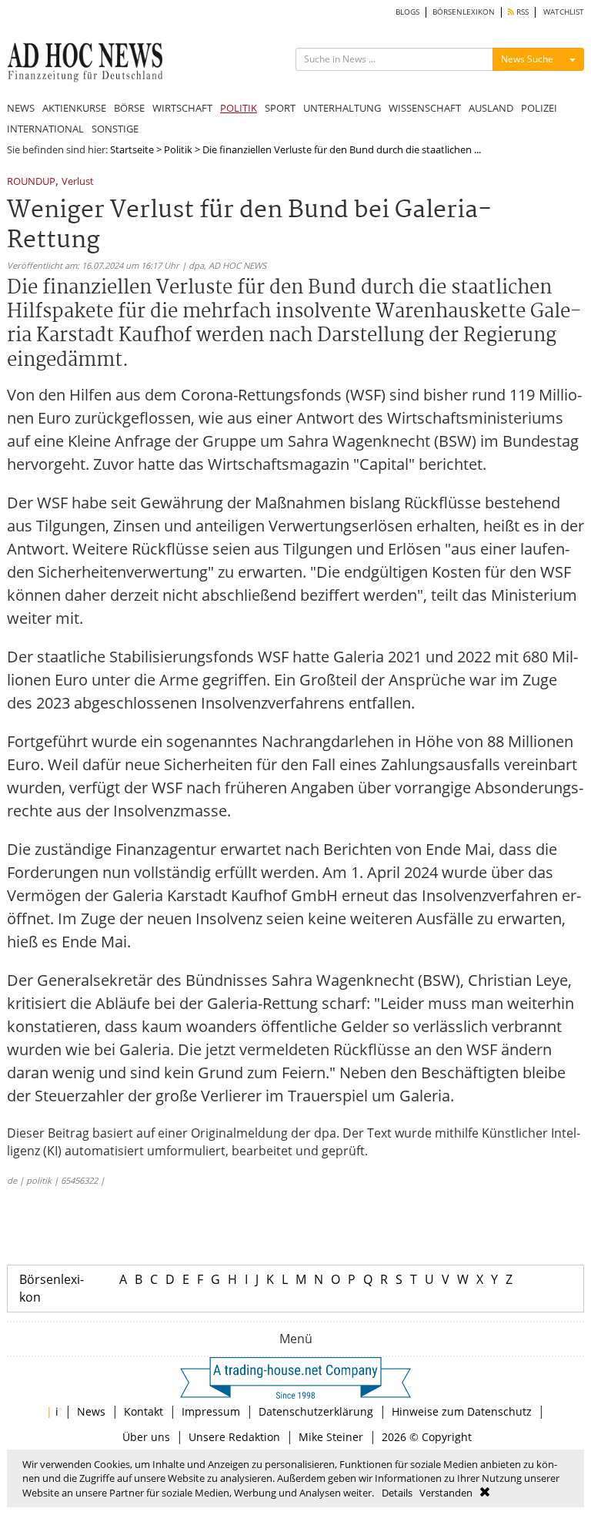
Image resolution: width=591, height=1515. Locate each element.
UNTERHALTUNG (342, 108)
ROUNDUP (31, 182)
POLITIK (238, 108)
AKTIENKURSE (74, 108)
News (91, 1411)
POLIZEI (539, 108)
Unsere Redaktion (234, 1437)
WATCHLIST (563, 12)
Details (397, 1493)
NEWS (21, 108)
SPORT (280, 108)
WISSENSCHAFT (425, 108)
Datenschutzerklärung (316, 1411)
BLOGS (407, 12)
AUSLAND (491, 108)
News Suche (527, 58)
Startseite (132, 149)
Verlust (78, 182)
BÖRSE (129, 108)
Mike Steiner (331, 1437)
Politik (178, 149)
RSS (521, 12)
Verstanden (445, 1493)
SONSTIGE (115, 129)
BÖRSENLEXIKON (463, 12)
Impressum (211, 1411)
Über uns (146, 1437)
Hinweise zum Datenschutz (462, 1411)
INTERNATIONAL (45, 129)
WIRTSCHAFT (182, 108)
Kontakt (143, 1411)
